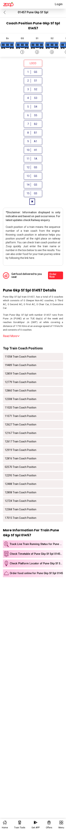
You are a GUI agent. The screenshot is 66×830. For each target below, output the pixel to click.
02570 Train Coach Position (20, 466)
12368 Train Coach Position (20, 509)
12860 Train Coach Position (20, 390)
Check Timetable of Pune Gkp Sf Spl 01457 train (36, 553)
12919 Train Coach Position (20, 449)
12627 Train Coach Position (20, 424)
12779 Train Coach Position (20, 382)
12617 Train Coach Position (20, 441)
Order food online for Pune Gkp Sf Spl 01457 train (36, 573)
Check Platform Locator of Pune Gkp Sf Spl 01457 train (36, 563)
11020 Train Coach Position (20, 407)
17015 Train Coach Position (20, 517)
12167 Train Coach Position (20, 433)
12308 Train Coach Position (20, 399)
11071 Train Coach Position (20, 416)
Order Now (52, 275)
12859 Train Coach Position (20, 373)
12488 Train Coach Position (20, 483)
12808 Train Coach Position (20, 492)
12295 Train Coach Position (20, 475)
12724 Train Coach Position (20, 500)
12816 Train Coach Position (20, 458)
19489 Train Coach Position (20, 365)
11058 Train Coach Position (20, 356)
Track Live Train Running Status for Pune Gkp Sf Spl (36, 544)
